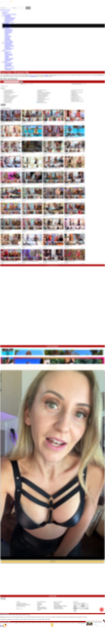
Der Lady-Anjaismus (9, 41)
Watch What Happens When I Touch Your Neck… (7, 121)
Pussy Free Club (8, 35)
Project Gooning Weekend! (68, 245)
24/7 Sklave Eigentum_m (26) (77, 90)
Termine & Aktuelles (6, 15)
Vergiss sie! (44, 121)
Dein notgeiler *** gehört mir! (68, 214)
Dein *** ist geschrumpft (25, 214)
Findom (3, 50)
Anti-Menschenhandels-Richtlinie (60, 605)
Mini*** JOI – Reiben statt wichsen (48, 199)
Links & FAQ (5, 61)
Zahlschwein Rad (8, 59)
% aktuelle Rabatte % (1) (42, 90)
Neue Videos (7, 24)
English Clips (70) (75, 94)
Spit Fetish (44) (41, 101)
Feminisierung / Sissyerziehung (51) (11, 95)
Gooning (6, 34)
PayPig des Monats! (9, 54)
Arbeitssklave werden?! (9, 22)
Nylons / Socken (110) (8, 99)
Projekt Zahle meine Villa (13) (43, 99)
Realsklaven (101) (41, 100)
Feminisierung (7, 39)
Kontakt (39, 609)
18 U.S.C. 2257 (57, 604)
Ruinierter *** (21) (75, 100)
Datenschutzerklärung (82, 622)
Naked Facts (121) (75, 98)
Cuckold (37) (6, 94)
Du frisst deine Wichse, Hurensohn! (5, 230)
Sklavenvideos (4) (7, 101)
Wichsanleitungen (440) (42, 102)
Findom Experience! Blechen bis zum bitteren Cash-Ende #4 (51, 168)
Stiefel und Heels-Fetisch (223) (77, 101)
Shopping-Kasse (8, 51)
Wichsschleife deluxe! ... (52, 355)
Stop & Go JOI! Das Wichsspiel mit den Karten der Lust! (30, 261)
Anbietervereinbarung (41, 607)
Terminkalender (8, 16)
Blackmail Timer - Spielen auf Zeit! (69, 261)
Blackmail (7, 33)
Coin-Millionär (8, 60)
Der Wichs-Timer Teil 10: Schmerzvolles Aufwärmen (50, 261)
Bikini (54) (74, 91)
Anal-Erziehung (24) (8, 91)
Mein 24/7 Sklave (8, 40)
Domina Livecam (8, 31)
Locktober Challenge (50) (9, 98)
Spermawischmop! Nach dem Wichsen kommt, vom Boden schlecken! (53, 152)
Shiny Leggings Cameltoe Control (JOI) (49, 183)
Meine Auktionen (8, 63)
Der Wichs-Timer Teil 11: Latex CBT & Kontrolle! (71, 168)
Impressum (39, 603)
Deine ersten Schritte (9, 30)
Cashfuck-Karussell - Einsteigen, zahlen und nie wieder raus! (9, 245)
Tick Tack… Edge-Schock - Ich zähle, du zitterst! (29, 199)
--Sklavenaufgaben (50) (8, 90)
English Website (8, 69)
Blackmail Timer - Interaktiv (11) (44, 92)
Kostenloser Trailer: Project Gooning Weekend (28, 152)
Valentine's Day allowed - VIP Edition (5, 183)
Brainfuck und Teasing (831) (77, 92)
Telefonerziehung (8, 32)
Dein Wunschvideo (8, 26)
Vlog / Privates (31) (8, 102)
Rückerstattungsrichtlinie (42, 608)
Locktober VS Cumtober (9, 18)
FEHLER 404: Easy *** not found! (69, 230)
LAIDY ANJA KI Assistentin (10, 14)
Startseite (4, 13)
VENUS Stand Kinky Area (10, 17)
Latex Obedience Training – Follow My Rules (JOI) (29, 183)
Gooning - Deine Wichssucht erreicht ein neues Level (8, 199)
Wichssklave (7, 38)
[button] (21, 81)
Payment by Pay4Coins (20, 605)
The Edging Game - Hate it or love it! (27, 137)
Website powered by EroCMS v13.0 (23, 604)
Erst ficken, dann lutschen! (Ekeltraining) (6, 214)
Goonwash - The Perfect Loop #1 (5, 137)
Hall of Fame (7, 47)
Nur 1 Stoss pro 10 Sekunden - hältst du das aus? (50, 230)
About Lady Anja (8, 29)
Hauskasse (7, 52)
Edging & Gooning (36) (42, 94)
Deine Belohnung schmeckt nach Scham (49, 214)
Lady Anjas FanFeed (9, 62)
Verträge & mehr (8, 43)
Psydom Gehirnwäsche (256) (77, 99)
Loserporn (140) (41, 98)
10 (54, 265)
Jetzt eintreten (52, 561)
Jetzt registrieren (5, 12)
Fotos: (2, 599)
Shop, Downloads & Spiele (7, 42)
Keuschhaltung (8, 37)
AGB (38, 605)
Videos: (2, 597)
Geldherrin (7, 56)
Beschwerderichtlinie (58, 607)
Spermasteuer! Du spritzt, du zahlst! (27, 245)
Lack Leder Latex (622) (76, 96)
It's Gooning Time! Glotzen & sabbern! (6, 152)
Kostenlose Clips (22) (42, 96)
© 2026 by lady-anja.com (21, 603)
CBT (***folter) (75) (8, 93)
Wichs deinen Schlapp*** (68, 199)
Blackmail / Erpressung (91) (9, 92)
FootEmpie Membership (9, 68)
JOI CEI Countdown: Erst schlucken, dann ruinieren (50, 137)
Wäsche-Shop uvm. (8, 44)
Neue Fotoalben (8, 25)
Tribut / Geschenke (8, 53)
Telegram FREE (8, 65)
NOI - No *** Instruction (4, 168)
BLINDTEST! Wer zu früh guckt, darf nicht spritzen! (72, 183)
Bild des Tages (8, 21)
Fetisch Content (5, 23)
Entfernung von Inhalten (58, 608)
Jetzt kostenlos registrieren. (5, 9)
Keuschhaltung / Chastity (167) (10, 96)
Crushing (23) (74, 93)
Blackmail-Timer (8, 49)
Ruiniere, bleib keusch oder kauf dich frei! (28, 121)
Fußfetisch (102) (75, 95)
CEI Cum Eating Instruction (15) (44, 93)
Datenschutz (39, 604)
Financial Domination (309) (43, 95)
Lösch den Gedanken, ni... (52, 364)
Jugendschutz (56, 603)
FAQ (6, 67)
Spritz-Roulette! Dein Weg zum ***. (69, 152)
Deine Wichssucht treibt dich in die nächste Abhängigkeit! (8, 261)
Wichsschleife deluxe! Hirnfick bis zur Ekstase (71, 137)
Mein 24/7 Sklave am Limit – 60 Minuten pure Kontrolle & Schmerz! (53, 245)
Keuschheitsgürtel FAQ (9, 66)
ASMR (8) (40, 91)
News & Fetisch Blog (9, 19)
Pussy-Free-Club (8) (8, 100)
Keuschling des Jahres (9, 48)
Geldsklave (7, 57)
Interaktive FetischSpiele (9, 45)
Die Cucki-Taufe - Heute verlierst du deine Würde (29, 168)
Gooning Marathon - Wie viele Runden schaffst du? (29, 230)
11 (56, 265)
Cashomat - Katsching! (9, 58)
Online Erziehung (5, 28)
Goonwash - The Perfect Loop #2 (69, 121)
